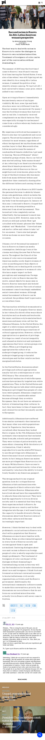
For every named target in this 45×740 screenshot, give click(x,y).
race (21, 605)
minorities (14, 605)
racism (27, 605)
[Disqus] (22, 647)
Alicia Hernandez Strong (23, 41)
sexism (12, 610)
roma (34, 605)
